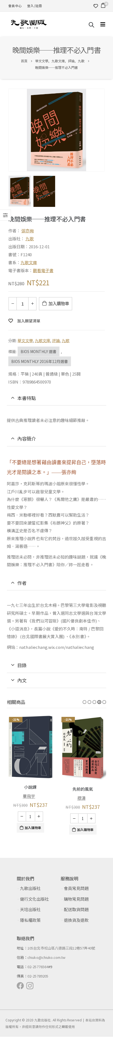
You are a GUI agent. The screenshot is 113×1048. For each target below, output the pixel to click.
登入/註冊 (34, 5)
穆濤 (81, 798)
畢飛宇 (29, 796)
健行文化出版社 (34, 899)
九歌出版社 (30, 888)
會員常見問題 (76, 888)
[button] (84, 702)
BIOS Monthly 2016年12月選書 (39, 361)
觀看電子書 (43, 270)
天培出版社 (30, 909)
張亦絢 (27, 230)
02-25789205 (37, 976)
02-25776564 (37, 966)
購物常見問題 (76, 899)
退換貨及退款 (76, 920)
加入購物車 (59, 303)
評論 (56, 340)
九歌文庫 (29, 262)
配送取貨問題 (76, 909)
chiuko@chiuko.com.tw (46, 957)
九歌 (30, 238)
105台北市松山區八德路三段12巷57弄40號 (61, 948)
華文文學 (25, 340)
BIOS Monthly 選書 (38, 351)
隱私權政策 (30, 920)
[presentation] (9, 130)
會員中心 (15, 5)
